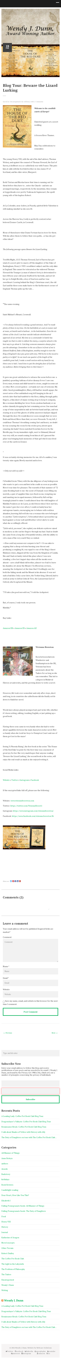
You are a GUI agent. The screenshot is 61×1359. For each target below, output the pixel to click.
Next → (54, 1033)
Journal (4, 1232)
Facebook (35, 780)
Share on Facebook (4, 877)
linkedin (24, 11)
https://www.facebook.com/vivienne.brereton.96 (33, 816)
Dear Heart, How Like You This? (15, 1195)
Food (3, 1216)
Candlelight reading (9, 1190)
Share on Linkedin (9, 877)
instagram (36, 11)
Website (6, 780)
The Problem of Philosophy (13, 1269)
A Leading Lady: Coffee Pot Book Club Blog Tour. (22, 1116)
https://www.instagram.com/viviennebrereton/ (33, 811)
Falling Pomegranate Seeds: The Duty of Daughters (23, 1211)
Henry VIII (6, 1221)
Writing (4, 1290)
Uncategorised (15, 102)
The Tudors (6, 1274)
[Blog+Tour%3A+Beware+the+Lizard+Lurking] (11, 881)
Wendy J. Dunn (7, 1285)
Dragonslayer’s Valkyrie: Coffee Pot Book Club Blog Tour (26, 1121)
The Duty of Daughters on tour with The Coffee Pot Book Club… (29, 1137)
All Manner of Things (10, 1153)
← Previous (8, 1033)
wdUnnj (27, 102)
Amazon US (20, 628)
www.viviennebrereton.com (22, 800)
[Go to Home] (30, 35)
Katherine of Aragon (10, 1237)
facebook (19, 11)
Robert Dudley (7, 1253)
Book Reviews (7, 1185)
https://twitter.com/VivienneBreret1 (26, 806)
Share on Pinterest (12, 877)
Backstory (5, 1174)
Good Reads (41, 11)
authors (4, 1163)
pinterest (32, 11)
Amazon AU (31, 628)
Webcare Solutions (44, 1348)
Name (5, 966)
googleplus (28, 11)
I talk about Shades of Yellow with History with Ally (23, 1132)
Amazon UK (8, 628)
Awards (4, 1169)
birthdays (5, 1179)
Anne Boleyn (6, 1158)
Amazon (45, 11)
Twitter (15, 11)
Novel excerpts (8, 1242)
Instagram (24, 780)
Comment (7, 937)
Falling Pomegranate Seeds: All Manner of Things (22, 1206)
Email (5, 978)
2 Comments (38, 102)
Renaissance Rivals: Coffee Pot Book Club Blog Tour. (24, 1127)
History (4, 1227)
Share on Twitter (7, 877)
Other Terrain (7, 1248)
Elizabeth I (5, 1200)
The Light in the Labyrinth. (12, 1264)
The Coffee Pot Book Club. (12, 1258)
